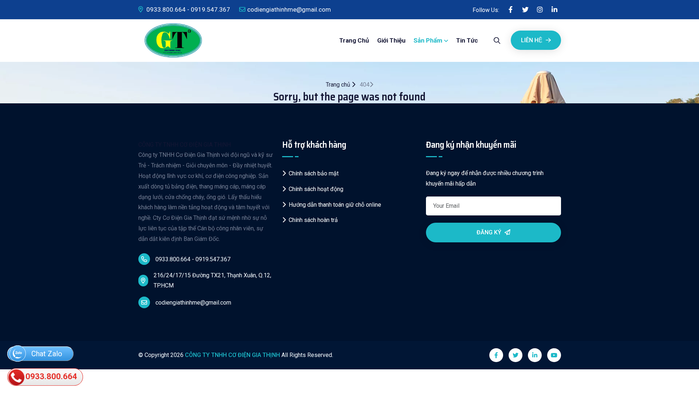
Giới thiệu (391, 40)
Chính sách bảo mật (314, 173)
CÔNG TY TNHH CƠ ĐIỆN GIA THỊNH (184, 144)
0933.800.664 (50, 376)
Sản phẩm (428, 40)
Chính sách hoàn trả (313, 220)
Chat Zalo (45, 353)
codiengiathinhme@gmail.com (289, 9)
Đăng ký (490, 232)
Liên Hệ (532, 40)
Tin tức (467, 40)
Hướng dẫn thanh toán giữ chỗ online (335, 204)
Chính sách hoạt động (316, 189)
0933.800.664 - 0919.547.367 (187, 9)
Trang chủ (354, 40)
